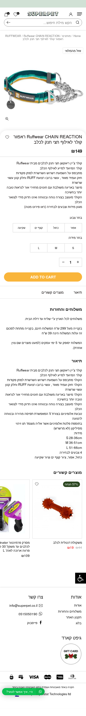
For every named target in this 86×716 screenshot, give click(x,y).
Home (77, 36)
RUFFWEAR (13, 36)
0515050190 (28, 614)
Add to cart (43, 277)
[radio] (73, 227)
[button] (7, 137)
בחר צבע (76, 217)
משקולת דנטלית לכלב (67, 542)
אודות (77, 605)
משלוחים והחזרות (69, 611)
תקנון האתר (73, 617)
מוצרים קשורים (53, 292)
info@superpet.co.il (23, 605)
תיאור (78, 292)
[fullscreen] (6, 119)
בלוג (78, 622)
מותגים (66, 36)
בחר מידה (75, 237)
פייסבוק (32, 622)
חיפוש (8, 22)
